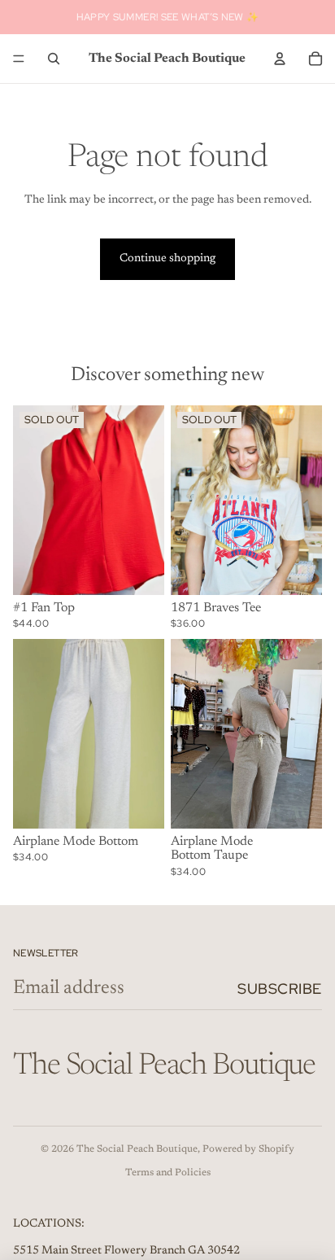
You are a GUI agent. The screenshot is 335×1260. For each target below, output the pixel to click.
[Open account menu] (280, 59)
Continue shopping (167, 259)
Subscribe (279, 988)
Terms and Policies (168, 1173)
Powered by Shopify (248, 1149)
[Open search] (54, 59)
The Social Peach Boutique (137, 1149)
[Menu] (18, 58)
